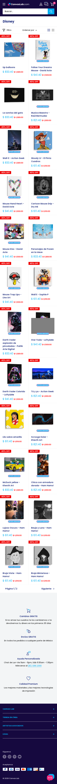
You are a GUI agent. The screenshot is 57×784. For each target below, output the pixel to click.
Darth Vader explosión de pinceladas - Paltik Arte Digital (13, 344)
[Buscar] (51, 11)
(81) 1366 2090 (35, 665)
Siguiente (46, 588)
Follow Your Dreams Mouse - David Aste (41, 69)
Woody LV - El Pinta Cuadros (41, 160)
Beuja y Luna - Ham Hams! (41, 529)
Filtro (9, 30)
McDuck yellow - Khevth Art (11, 484)
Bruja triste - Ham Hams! (12, 575)
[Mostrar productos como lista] (53, 30)
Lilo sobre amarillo (12, 437)
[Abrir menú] (4, 4)
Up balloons (9, 67)
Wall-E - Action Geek (13, 158)
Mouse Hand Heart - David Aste (13, 205)
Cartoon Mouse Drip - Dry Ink (42, 205)
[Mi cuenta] (41, 4)
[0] (52, 4)
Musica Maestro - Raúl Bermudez (40, 114)
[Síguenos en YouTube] (19, 757)
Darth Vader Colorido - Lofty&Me (14, 393)
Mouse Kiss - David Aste (13, 250)
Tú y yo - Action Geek (42, 391)
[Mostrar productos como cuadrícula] (49, 30)
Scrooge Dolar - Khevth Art (39, 438)
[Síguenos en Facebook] (4, 757)
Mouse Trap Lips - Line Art (12, 296)
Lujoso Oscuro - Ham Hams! (14, 529)
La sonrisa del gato (13, 112)
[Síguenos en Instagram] (9, 757)
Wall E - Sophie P (40, 294)
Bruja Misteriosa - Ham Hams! (40, 575)
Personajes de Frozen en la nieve (42, 250)
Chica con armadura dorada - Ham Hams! (42, 484)
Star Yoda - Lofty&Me (42, 339)
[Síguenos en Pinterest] (14, 757)
